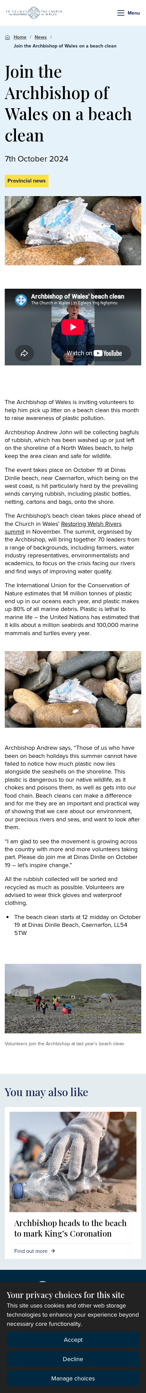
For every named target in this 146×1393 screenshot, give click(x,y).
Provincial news (26, 181)
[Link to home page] (34, 13)
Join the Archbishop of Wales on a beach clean (65, 46)
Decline (73, 1359)
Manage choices (73, 1378)
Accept (73, 1339)
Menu (134, 12)
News (41, 37)
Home (20, 37)
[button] (121, 13)
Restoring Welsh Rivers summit (63, 527)
